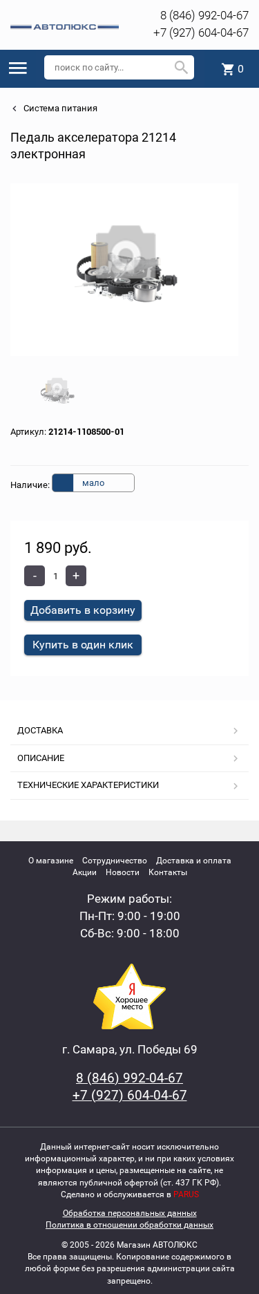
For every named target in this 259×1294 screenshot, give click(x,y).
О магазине (50, 860)
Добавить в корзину (82, 610)
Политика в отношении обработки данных (129, 1225)
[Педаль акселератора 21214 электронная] (124, 269)
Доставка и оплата (193, 860)
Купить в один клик (82, 644)
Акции (85, 872)
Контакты (167, 872)
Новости (123, 872)
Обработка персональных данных (130, 1213)
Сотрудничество (114, 860)
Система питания (59, 108)
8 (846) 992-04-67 (204, 15)
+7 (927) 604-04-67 (201, 32)
